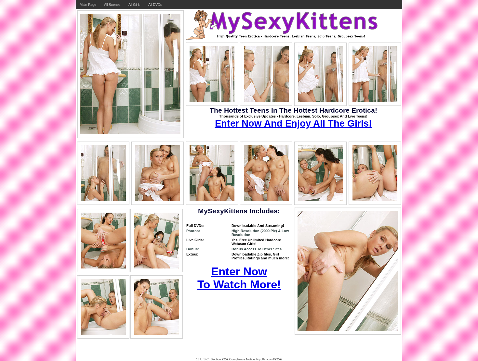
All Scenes (112, 4)
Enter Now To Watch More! (239, 278)
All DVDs (155, 4)
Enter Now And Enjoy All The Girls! (293, 123)
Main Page (88, 4)
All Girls (134, 4)
